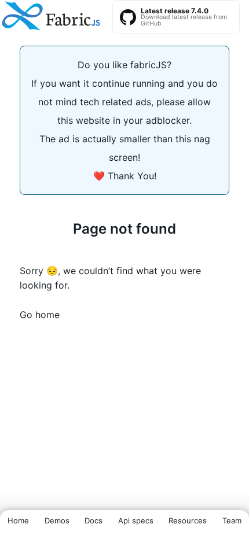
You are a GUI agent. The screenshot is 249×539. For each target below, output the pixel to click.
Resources (188, 520)
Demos (57, 520)
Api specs (135, 520)
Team (231, 520)
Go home (40, 314)
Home (18, 520)
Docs (93, 520)
